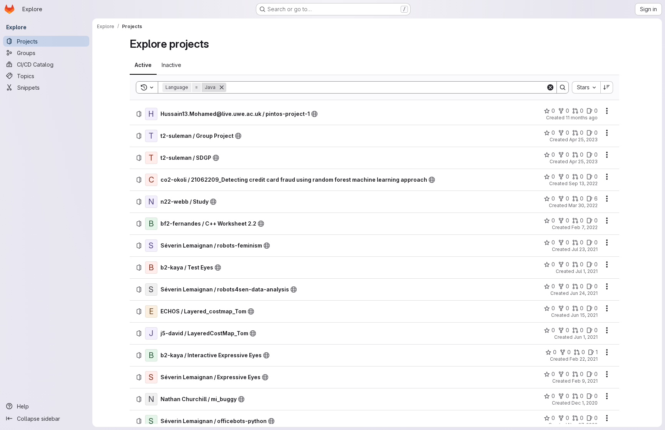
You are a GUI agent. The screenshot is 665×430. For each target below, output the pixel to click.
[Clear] (550, 87)
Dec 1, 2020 (584, 403)
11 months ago (582, 117)
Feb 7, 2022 (584, 227)
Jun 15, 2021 (584, 315)
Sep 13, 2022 (583, 183)
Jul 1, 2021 (586, 271)
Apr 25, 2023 (583, 139)
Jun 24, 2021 (584, 293)
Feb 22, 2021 (584, 359)
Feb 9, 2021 (585, 381)
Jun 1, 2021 (586, 337)
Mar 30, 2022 (583, 205)
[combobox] (586, 87)
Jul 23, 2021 (584, 249)
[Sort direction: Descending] (607, 87)
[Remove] (221, 87)
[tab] (143, 65)
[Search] (562, 87)
